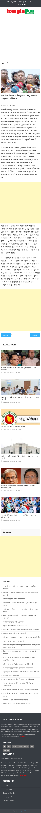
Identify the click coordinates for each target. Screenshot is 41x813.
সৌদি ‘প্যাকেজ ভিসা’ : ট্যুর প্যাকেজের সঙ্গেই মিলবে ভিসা (19, 664)
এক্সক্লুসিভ (26, 747)
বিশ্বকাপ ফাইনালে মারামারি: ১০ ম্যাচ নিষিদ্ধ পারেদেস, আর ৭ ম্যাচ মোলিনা (20, 516)
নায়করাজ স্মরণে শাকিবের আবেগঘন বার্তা (14, 633)
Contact (31, 2)
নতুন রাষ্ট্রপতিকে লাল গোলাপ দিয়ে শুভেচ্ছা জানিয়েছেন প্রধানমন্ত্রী (21, 672)
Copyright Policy (9, 797)
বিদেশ (14, 747)
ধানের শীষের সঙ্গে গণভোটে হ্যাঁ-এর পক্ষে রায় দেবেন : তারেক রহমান (20, 694)
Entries (7, 789)
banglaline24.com (24, 811)
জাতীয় (19, 372)
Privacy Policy (8, 801)
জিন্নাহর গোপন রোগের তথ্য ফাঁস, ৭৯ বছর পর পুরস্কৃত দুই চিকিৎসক (19, 652)
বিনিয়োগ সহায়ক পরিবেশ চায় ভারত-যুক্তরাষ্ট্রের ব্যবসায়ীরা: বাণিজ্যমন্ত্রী (19, 369)
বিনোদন (20, 747)
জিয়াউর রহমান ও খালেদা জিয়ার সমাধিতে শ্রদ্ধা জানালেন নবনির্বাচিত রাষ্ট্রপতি (19, 659)
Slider (19, 429)
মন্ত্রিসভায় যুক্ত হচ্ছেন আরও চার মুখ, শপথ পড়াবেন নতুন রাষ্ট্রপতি (21, 637)
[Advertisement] (20, 39)
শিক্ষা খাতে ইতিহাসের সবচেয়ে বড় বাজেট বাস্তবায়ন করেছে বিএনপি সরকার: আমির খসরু (21, 646)
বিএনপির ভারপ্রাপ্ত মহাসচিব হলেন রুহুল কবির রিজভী (18, 668)
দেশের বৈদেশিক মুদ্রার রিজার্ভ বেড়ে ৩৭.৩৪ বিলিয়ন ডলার (19, 679)
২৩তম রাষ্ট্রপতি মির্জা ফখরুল (11, 676)
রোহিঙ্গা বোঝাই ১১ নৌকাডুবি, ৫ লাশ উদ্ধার (7, 335)
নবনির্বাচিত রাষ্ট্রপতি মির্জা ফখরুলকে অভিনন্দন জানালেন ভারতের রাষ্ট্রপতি (18, 487)
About (25, 2)
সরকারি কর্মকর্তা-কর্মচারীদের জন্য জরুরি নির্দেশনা (17, 704)
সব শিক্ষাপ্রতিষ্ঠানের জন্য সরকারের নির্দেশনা (15, 641)
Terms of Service (9, 793)
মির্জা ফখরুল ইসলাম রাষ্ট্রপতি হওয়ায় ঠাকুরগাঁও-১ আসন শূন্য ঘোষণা (19, 457)
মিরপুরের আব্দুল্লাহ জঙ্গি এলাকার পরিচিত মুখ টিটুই (36, 335)
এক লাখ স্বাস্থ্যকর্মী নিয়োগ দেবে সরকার (13, 427)
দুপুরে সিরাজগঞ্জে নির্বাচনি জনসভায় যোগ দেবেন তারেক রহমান (20, 690)
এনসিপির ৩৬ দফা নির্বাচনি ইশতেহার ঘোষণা (15, 700)
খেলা (19, 520)
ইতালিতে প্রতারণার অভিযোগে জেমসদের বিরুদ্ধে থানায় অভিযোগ (21, 630)
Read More (23, 737)
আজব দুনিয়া (6, 750)
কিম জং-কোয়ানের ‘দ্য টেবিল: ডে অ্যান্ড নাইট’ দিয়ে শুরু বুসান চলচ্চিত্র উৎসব (20, 684)
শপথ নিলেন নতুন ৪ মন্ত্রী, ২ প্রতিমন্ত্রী (13, 622)
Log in (5, 785)
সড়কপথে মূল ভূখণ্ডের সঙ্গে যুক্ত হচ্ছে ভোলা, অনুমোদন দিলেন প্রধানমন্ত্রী (20, 398)
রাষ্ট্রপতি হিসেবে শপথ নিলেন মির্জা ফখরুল (15, 626)
